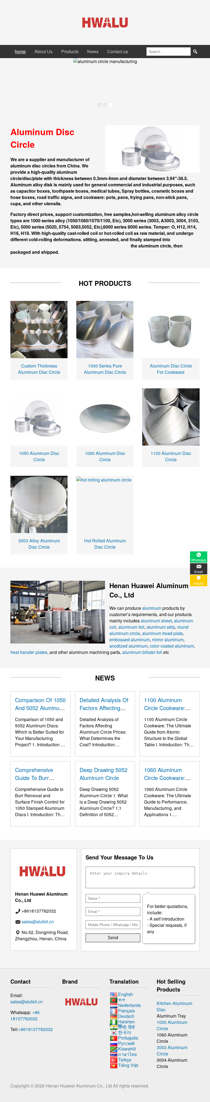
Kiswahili (127, 1049)
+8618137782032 (35, 1029)
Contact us (117, 51)
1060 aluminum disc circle (105, 456)
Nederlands (129, 1005)
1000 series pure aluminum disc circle (105, 369)
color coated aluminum (172, 646)
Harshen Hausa (122, 1023)
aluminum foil (131, 627)
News (92, 51)
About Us (43, 51)
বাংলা (121, 999)
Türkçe (124, 1060)
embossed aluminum (129, 639)
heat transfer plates (28, 652)
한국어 (124, 1032)
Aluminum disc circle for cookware (171, 369)
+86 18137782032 (25, 1015)
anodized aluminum (128, 646)
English (125, 994)
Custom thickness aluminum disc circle (39, 369)
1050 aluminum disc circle (39, 456)
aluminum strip (161, 627)
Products (69, 51)
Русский (126, 1043)
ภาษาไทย (127, 1054)
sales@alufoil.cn (26, 1001)
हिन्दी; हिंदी (126, 1027)
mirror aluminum (167, 639)
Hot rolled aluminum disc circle (105, 543)
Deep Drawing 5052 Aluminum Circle (103, 774)
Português (128, 1038)
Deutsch (126, 1016)
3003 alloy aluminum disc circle (39, 543)
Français (126, 1010)
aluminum (151, 608)
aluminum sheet (156, 620)
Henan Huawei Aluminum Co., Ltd (79, 1086)
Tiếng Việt (128, 1065)
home (20, 51)
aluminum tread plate (162, 633)
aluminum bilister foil (142, 652)
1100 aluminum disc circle (171, 456)
